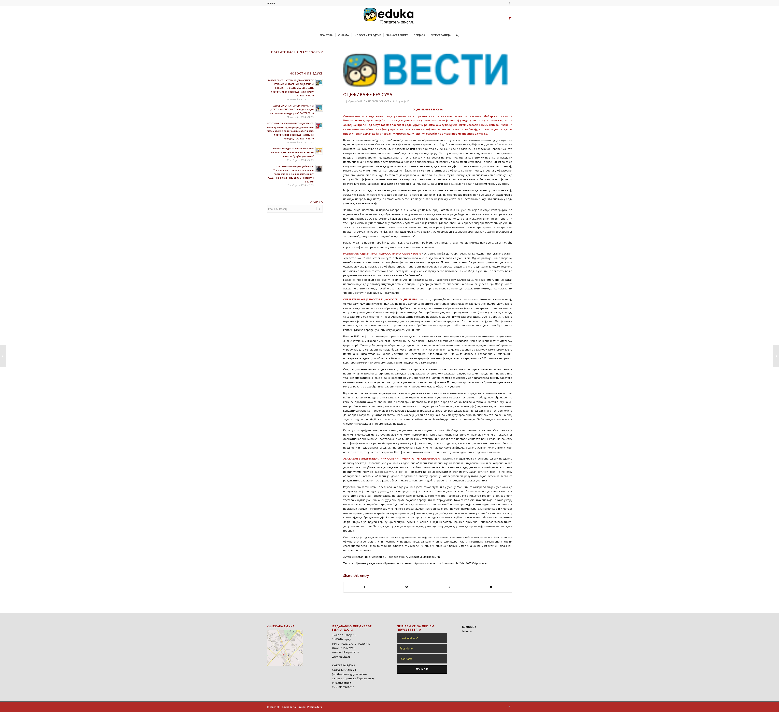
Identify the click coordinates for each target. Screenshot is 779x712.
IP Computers (314, 706)
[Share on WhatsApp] (449, 587)
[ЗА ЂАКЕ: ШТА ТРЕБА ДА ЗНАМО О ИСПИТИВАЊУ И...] (3, 356)
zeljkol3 (405, 101)
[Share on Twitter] (407, 587)
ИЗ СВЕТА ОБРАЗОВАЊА (381, 101)
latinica (271, 2)
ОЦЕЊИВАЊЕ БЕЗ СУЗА (367, 94)
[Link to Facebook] (509, 3)
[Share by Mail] (491, 587)
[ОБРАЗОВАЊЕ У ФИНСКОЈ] (776, 356)
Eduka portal (289, 706)
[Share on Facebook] (364, 587)
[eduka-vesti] (427, 70)
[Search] (456, 35)
